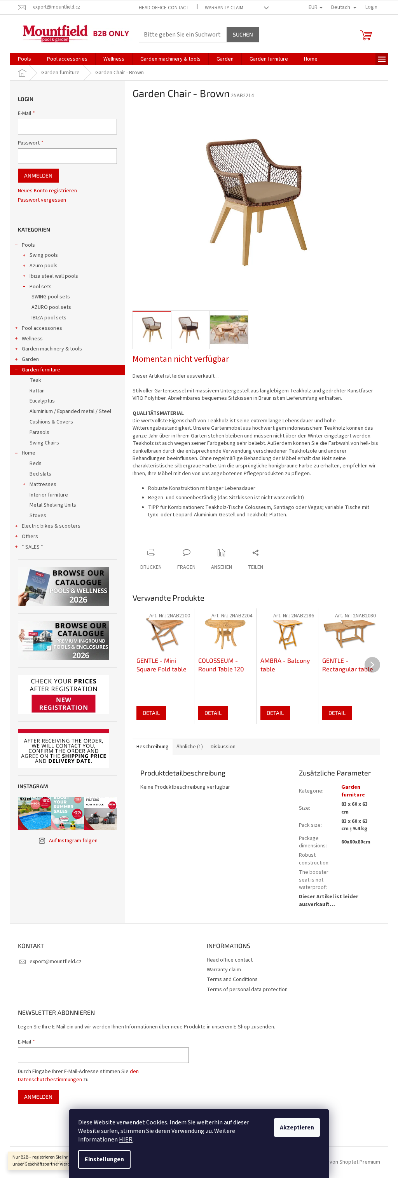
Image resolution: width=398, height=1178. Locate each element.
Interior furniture (49, 495)
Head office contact (164, 7)
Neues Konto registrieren (47, 191)
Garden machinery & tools (52, 349)
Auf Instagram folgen (73, 841)
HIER (126, 1139)
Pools (28, 245)
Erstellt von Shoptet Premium (346, 1162)
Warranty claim (224, 7)
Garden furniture (41, 370)
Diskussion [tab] (223, 747)
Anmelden (38, 175)
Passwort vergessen (42, 200)
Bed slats (40, 474)
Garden (30, 359)
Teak (35, 380)
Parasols (39, 432)
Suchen (243, 34)
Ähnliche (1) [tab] (189, 747)
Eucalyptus (42, 401)
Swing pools (44, 255)
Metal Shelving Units (53, 505)
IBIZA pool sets (48, 318)
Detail (151, 712)
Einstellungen (104, 1159)
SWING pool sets (50, 297)
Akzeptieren (297, 1127)
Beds (36, 463)
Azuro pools (44, 266)
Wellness (32, 339)
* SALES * (32, 547)
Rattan (37, 391)
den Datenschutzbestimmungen (78, 1075)
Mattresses (43, 484)
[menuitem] (24, 59)
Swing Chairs (44, 443)
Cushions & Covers (51, 422)
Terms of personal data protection (247, 989)
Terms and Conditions (232, 979)
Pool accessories (42, 328)
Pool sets (41, 287)
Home (28, 453)
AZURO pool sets (51, 307)
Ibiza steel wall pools (54, 276)
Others (30, 536)
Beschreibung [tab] (152, 747)
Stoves (38, 515)
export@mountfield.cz (56, 961)
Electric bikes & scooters (51, 526)
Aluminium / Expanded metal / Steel (70, 411)
